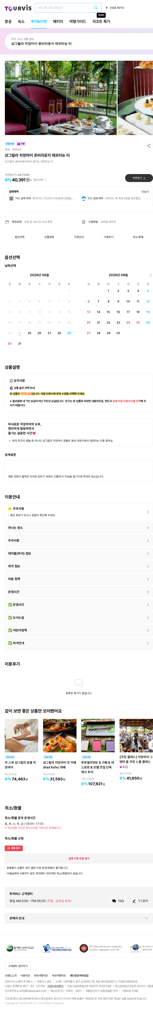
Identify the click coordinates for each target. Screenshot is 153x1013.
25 (29, 333)
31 (19, 343)
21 (59, 322)
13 (49, 312)
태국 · (8, 149)
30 (10, 343)
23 (10, 333)
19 (39, 322)
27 (49, 333)
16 (9, 322)
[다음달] (151, 275)
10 (19, 312)
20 (49, 322)
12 (39, 312)
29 (69, 333)
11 (29, 312)
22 (69, 322)
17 (19, 322)
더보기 (145, 191)
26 (39, 333)
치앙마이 (17, 149)
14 (59, 312)
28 (59, 333)
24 (20, 333)
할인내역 (38, 179)
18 (29, 322)
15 (69, 312)
